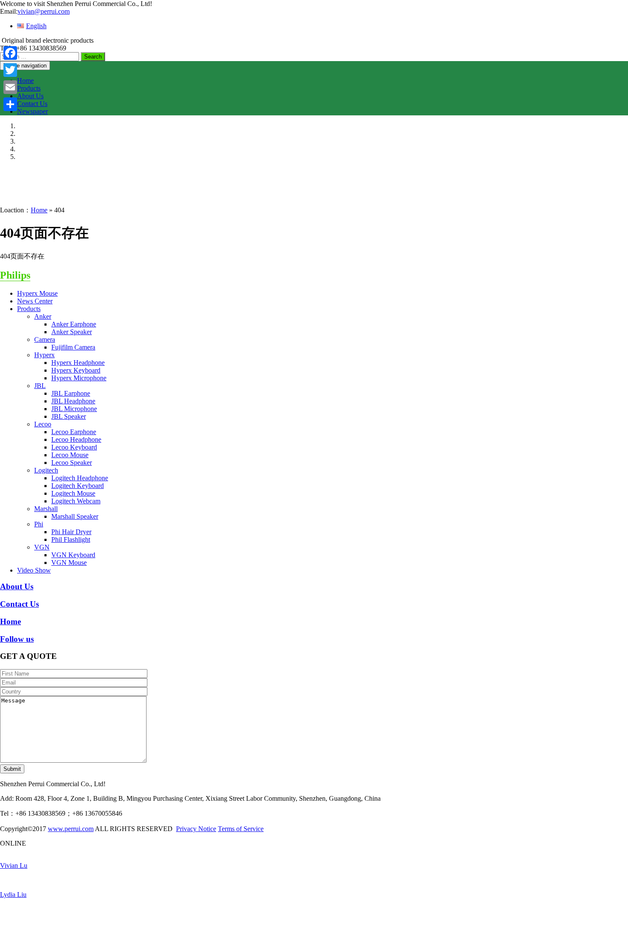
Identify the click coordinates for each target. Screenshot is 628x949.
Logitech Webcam (75, 501)
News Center (35, 301)
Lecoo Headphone (76, 439)
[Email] (10, 87)
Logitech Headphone (79, 478)
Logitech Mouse (73, 493)
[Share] (10, 104)
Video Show (34, 570)
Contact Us (32, 103)
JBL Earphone (70, 393)
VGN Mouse (69, 562)
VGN (42, 547)
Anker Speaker (71, 331)
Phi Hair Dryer (71, 531)
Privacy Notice (196, 828)
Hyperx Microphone (78, 378)
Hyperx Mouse (37, 293)
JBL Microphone (74, 408)
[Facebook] (10, 53)
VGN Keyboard (73, 554)
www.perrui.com (71, 828)
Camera (44, 339)
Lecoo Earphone (73, 431)
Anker (42, 316)
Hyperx (44, 354)
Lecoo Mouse (69, 454)
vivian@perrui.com (44, 11)
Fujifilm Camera (73, 347)
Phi (38, 524)
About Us (30, 96)
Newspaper (32, 111)
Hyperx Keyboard (75, 370)
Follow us (17, 639)
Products (29, 88)
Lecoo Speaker (71, 462)
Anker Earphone (73, 324)
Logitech (46, 470)
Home (25, 80)
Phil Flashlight (70, 539)
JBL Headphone (73, 401)
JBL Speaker (68, 416)
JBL (40, 385)
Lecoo (42, 424)
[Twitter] (10, 70)
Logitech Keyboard (77, 485)
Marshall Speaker (74, 516)
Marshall (46, 508)
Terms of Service (241, 828)
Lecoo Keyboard (74, 447)
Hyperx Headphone (78, 362)
